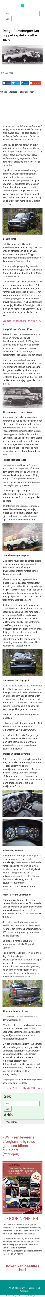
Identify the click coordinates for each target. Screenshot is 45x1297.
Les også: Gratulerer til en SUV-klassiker (22, 1088)
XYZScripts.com (33, 1296)
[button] (22, 5)
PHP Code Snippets (12, 1296)
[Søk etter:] (22, 13)
